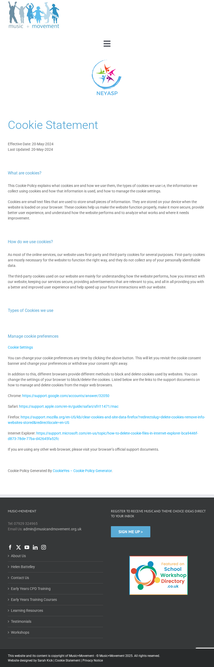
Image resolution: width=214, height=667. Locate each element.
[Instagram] (43, 547)
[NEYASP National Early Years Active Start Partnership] (107, 60)
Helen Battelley (23, 567)
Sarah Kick (45, 660)
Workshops (20, 632)
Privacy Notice (92, 660)
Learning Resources (27, 610)
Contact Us (20, 578)
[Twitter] (18, 547)
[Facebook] (10, 547)
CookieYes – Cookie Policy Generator (82, 471)
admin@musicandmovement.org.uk (52, 529)
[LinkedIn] (35, 547)
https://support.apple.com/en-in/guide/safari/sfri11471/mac (68, 406)
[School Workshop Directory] (158, 556)
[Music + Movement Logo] (34, 2)
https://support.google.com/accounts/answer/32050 (65, 396)
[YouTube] (27, 547)
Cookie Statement (67, 660)
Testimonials (21, 621)
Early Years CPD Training (31, 589)
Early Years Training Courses (34, 599)
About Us (18, 556)
